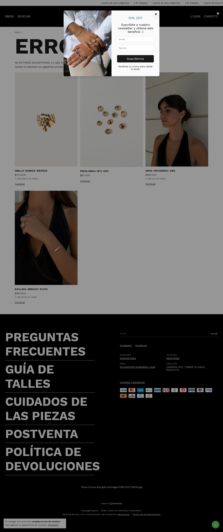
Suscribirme (135, 59)
